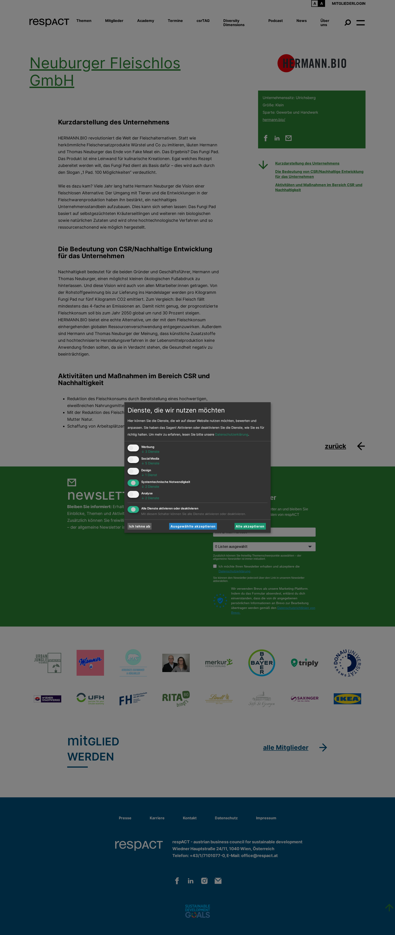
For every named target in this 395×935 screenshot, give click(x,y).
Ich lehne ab (139, 526)
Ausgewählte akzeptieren (193, 526)
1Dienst (149, 475)
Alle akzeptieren (250, 526)
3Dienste (150, 451)
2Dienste (150, 486)
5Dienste (150, 463)
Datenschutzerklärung (231, 434)
